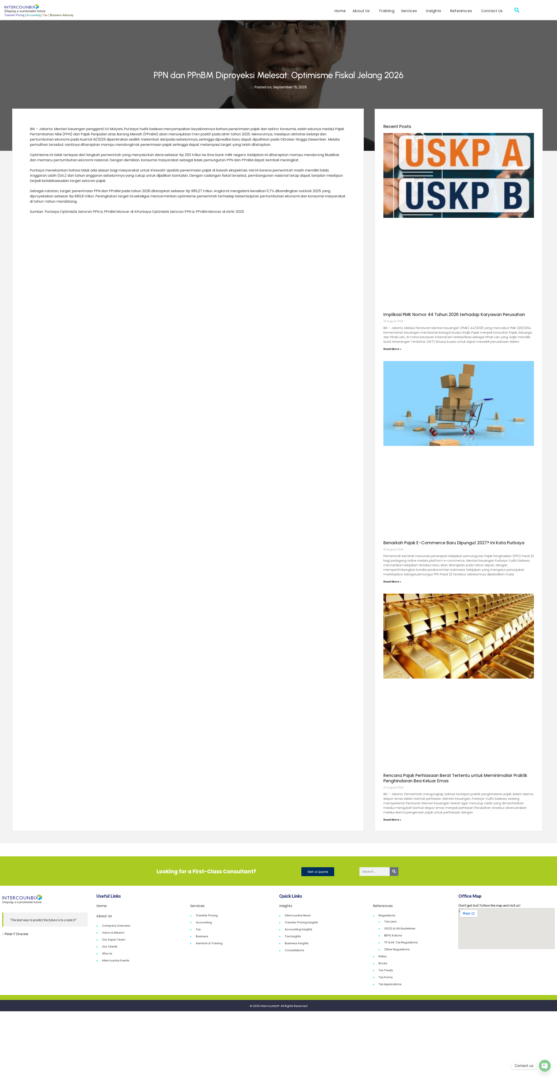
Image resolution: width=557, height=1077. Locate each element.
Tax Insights (293, 936)
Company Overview (116, 926)
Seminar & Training (209, 943)
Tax (198, 929)
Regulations (387, 915)
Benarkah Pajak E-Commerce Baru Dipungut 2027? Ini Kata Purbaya (453, 543)
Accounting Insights (298, 929)
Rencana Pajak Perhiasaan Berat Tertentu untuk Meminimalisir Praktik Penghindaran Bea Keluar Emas (455, 778)
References (461, 10)
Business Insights (297, 943)
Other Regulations (397, 949)
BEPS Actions (393, 935)
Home (340, 10)
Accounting (204, 922)
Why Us (107, 953)
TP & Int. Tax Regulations (401, 942)
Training (386, 10)
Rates (383, 956)
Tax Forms (386, 977)
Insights (433, 10)
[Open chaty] (545, 1066)
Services (409, 10)
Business (202, 936)
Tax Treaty (386, 970)
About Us (361, 10)
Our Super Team (113, 940)
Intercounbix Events (115, 960)
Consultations (294, 950)
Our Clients (109, 946)
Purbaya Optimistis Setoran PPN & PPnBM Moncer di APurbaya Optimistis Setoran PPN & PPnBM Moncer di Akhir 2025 (144, 211)
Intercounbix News (298, 915)
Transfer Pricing (207, 915)
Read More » (392, 349)
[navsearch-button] (517, 11)
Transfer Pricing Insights (301, 922)
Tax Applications (390, 984)
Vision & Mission (113, 933)
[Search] (394, 871)
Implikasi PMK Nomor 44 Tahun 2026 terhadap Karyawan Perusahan (454, 315)
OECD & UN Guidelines (399, 928)
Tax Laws (390, 921)
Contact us (492, 10)
